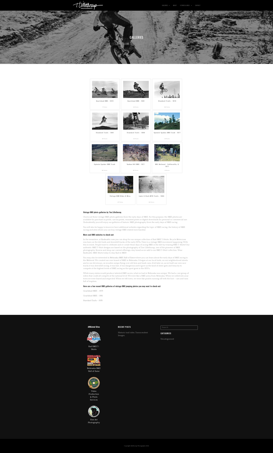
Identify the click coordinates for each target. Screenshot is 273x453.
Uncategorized (167, 339)
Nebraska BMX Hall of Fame (122, 258)
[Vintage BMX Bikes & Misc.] (120, 184)
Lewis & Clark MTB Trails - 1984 (151, 196)
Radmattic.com (108, 239)
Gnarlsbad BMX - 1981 (136, 101)
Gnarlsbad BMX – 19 (92, 291)
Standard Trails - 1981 (105, 133)
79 (102, 291)
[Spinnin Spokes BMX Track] (104, 153)
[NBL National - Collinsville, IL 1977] (167, 153)
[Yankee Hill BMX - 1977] (136, 153)
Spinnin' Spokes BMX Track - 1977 (167, 133)
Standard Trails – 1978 (93, 301)
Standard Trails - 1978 (167, 101)
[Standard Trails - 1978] (167, 89)
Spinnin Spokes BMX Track (104, 164)
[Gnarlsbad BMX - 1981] (136, 89)
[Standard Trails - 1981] (105, 121)
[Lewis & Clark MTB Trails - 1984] (151, 184)
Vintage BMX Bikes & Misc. (120, 196)
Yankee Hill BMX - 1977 (136, 164)
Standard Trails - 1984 (136, 133)
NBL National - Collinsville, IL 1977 (167, 165)
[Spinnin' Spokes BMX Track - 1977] (167, 121)
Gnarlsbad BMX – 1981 (93, 296)
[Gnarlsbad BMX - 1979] (105, 89)
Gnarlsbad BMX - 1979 (104, 101)
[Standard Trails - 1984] (136, 121)
